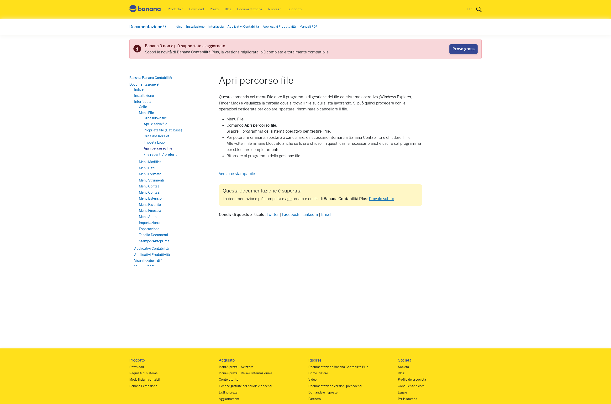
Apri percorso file (158, 148)
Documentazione (249, 9)
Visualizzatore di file (149, 261)
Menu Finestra (150, 210)
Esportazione (149, 229)
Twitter (273, 214)
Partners (314, 399)
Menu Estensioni (151, 198)
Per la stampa (407, 399)
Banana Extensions (143, 386)
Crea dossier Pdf (156, 136)
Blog (228, 9)
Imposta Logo (154, 142)
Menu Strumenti (151, 180)
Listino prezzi (228, 392)
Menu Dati (147, 168)
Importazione (149, 223)
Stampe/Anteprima (154, 241)
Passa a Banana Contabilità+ (151, 78)
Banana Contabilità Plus (198, 52)
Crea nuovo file (155, 118)
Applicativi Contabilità (243, 27)
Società (403, 367)
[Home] (145, 9)
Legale (402, 392)
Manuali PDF (308, 27)
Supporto (295, 9)
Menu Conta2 (149, 192)
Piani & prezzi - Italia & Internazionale (245, 373)
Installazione (195, 27)
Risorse (273, 9)
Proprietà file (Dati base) (163, 130)
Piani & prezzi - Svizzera (236, 367)
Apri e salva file (155, 124)
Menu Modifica (150, 162)
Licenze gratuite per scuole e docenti (245, 386)
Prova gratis (463, 49)
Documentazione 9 (147, 26)
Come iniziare (318, 373)
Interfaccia (216, 27)
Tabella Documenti (153, 235)
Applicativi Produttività (279, 27)
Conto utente (228, 380)
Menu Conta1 (149, 186)
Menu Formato (150, 174)
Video (312, 380)
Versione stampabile (237, 173)
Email (326, 214)
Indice (178, 27)
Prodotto (174, 9)
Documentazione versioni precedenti (335, 386)
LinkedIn (310, 214)
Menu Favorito (150, 204)
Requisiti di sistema (143, 373)
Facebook (290, 214)
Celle (143, 107)
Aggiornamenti (229, 399)
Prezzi (214, 9)
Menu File (146, 113)
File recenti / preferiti (161, 154)
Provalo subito (381, 198)
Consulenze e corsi (411, 386)
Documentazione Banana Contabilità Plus (338, 367)
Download (196, 9)
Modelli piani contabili (144, 380)
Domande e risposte (322, 392)
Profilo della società (412, 380)
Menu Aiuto (148, 217)
